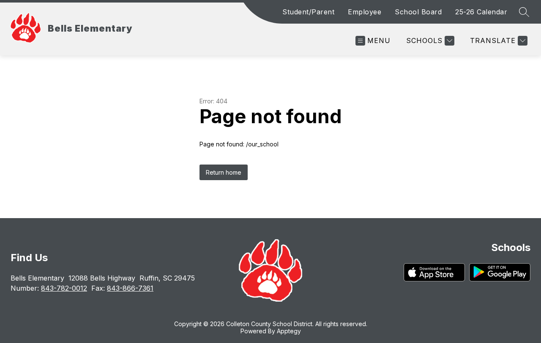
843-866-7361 (130, 288)
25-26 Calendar (481, 12)
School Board (418, 12)
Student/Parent (308, 12)
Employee (364, 12)
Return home (223, 172)
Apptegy (289, 331)
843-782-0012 (64, 288)
